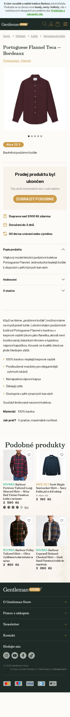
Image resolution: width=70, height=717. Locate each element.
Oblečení (20, 36)
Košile (34, 36)
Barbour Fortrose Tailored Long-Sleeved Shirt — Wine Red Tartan (18, 490)
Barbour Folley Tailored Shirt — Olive (18, 551)
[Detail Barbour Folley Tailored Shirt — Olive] (18, 530)
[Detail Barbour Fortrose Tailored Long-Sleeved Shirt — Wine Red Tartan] (18, 465)
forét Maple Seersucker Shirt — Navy (51, 486)
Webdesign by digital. (52, 669)
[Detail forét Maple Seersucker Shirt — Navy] (51, 465)
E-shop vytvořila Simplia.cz (23, 669)
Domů (6, 36)
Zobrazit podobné (35, 199)
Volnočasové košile (54, 36)
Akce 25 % (13, 144)
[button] (29, 136)
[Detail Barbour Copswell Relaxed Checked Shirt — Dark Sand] (51, 530)
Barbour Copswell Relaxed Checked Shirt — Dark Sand (49, 555)
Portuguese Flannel (17, 60)
